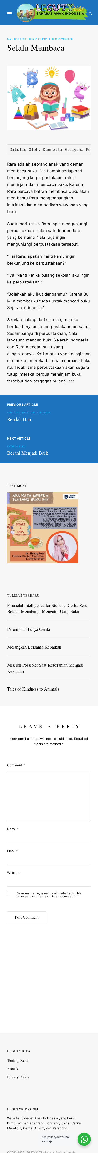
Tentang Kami (18, 1060)
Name (13, 829)
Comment (16, 765)
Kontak (12, 1068)
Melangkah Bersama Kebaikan (34, 647)
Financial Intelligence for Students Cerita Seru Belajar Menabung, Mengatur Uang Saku (47, 608)
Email (12, 851)
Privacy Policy (18, 1076)
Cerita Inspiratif (40, 38)
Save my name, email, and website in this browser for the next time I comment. (49, 895)
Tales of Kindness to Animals (33, 689)
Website (13, 873)
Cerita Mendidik (62, 38)
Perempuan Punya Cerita (28, 629)
